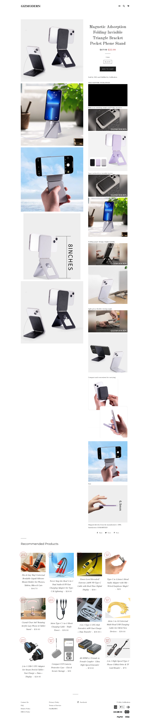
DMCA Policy (25, 712)
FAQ (22, 705)
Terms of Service (55, 705)
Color (108, 57)
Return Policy (25, 709)
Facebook (83, 702)
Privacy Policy (54, 702)
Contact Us (25, 702)
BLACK (108, 62)
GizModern (126, 702)
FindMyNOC (53, 709)
